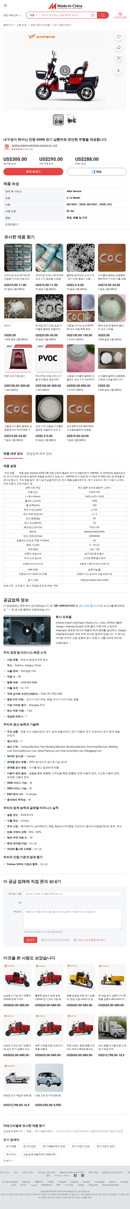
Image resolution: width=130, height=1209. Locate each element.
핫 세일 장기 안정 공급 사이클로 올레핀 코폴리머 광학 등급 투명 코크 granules (49, 327)
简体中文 (26, 1181)
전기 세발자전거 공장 (54, 1146)
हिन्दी (58, 1184)
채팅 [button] (99, 171)
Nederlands (46, 1184)
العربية (34, 1184)
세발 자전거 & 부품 (40, 24)
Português (99, 1181)
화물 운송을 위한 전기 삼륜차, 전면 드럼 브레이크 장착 (81, 999)
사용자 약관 (27, 1172)
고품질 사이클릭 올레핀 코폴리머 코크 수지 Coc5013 (80, 377)
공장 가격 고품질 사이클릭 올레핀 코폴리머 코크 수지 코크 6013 (49, 428)
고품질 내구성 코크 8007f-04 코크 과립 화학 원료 (80, 327)
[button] (5, 5)
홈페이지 (8, 24)
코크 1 (7, 325)
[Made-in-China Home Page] (65, 6)
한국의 (23, 1184)
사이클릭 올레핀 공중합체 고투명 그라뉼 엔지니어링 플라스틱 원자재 (111, 378)
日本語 (51, 1181)
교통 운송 (22, 24)
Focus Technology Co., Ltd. (69, 1191)
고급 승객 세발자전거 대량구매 (39, 1154)
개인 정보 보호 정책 (46, 1172)
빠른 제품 (93, 1172)
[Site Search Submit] (103, 15)
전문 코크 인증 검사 (14, 375)
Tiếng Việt (93, 1184)
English (14, 1181)
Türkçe (81, 1184)
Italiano (112, 1181)
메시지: (18, 911)
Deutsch (86, 1181)
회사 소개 (4, 1172)
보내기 (30, 940)
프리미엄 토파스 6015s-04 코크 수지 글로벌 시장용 (49, 277)
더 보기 (7, 1160)
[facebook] (75, 1175)
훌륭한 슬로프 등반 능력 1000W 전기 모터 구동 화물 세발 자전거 (48, 999)
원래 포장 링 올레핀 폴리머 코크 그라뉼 (111, 327)
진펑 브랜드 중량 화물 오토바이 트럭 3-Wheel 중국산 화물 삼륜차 (81, 1049)
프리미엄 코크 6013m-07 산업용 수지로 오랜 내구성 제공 (18, 277)
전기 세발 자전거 (62, 24)
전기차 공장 (29, 1146)
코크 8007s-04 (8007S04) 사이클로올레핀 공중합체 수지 (80, 428)
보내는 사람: (15, 893)
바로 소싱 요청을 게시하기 (89, 939)
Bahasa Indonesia (110, 1184)
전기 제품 (11, 1146)
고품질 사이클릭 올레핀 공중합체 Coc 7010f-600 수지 (18, 428)
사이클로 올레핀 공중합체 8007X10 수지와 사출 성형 (112, 277)
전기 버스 (11, 1154)
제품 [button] (32, 15)
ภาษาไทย (69, 1184)
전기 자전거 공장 (81, 1146)
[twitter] (82, 1175)
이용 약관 (67, 1197)
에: (20, 902)
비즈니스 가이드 (62, 1175)
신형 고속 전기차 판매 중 (48, 1095)
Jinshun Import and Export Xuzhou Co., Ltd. (35, 145)
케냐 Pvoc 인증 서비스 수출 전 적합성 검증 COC (49, 377)
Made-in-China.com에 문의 (72, 1172)
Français (62, 1181)
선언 (16, 1172)
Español (74, 1181)
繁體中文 (39, 1181)
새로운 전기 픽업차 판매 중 (17, 1095)
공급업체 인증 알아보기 (112, 1172)
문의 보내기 (33, 171)
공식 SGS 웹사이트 (89, 605)
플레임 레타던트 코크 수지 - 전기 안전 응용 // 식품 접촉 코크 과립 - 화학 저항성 (80, 277)
